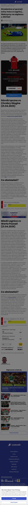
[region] (14, 495)
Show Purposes (14, 502)
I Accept (14, 498)
